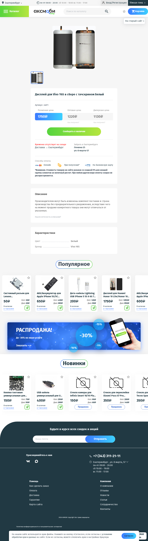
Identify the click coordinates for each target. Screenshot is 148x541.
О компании (106, 486)
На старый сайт (134, 21)
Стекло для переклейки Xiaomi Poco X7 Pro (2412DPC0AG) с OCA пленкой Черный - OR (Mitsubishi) (116, 394)
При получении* (71, 165)
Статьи (103, 500)
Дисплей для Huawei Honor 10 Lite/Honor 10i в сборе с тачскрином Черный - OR (115, 295)
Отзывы (104, 490)
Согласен (128, 536)
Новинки (74, 363)
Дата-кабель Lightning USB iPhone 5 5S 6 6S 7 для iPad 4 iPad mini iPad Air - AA (82, 295)
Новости (104, 495)
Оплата (33, 490)
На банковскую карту (103, 165)
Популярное (74, 264)
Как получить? (73, 122)
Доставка (34, 495)
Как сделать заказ (39, 486)
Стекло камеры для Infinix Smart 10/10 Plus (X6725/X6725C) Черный (82, 394)
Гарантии (34, 500)
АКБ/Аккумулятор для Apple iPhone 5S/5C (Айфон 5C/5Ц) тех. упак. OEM (49, 295)
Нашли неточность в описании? (48, 217)
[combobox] (14, 3)
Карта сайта (35, 504)
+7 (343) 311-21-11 (106, 456)
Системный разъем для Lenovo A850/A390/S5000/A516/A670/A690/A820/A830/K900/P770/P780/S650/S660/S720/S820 (16, 295)
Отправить (100, 439)
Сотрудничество (109, 504)
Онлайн (47, 165)
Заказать (23, 346)
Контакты (105, 509)
